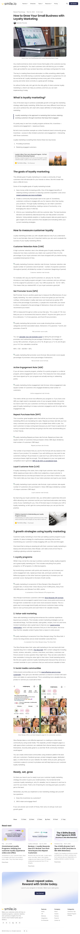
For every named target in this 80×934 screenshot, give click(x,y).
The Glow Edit (38, 650)
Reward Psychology (19, 12)
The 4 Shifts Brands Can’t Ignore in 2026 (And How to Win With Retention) (65, 848)
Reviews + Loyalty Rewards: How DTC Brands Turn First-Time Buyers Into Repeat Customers (39, 849)
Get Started (40, 893)
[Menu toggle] (27, 3)
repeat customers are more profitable (29, 195)
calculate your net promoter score (30, 337)
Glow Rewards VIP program (54, 598)
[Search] (67, 3)
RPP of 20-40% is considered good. (45, 461)
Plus (3, 843)
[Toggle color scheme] (25, 931)
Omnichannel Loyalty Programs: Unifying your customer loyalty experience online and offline (13, 849)
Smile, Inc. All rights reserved (13, 931)
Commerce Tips (58, 843)
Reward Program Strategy (72, 914)
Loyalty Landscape (33, 843)
